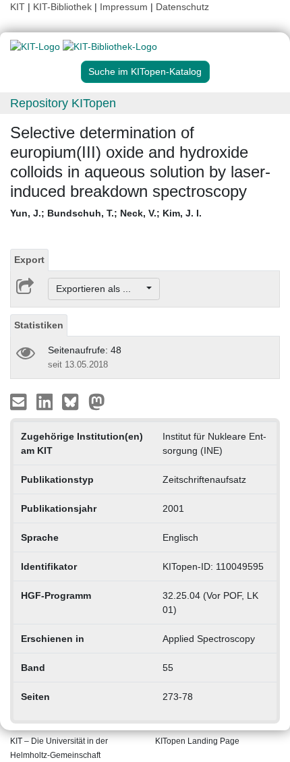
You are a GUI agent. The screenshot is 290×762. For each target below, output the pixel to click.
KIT (17, 6)
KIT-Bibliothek (63, 6)
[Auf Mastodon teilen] (96, 401)
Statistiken (38, 325)
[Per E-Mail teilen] (20, 401)
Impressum (124, 6)
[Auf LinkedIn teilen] (46, 401)
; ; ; (106, 213)
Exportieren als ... (100, 288)
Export (29, 259)
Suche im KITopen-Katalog (145, 71)
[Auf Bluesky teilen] (74, 401)
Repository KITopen (63, 103)
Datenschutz (182, 6)
